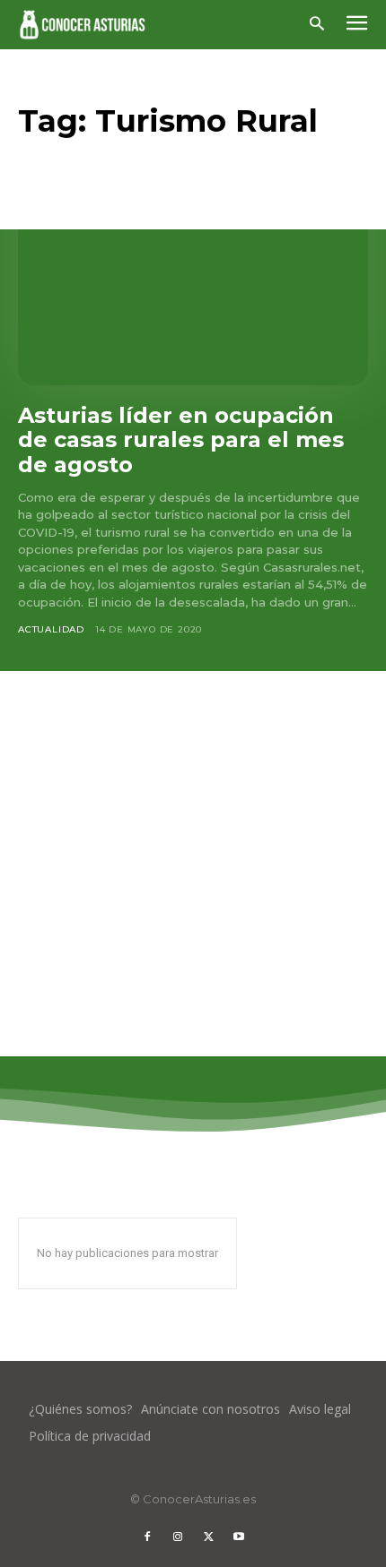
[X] (208, 1537)
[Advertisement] (193, 863)
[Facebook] (147, 1537)
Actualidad (51, 629)
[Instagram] (178, 1537)
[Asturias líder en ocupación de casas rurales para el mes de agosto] (193, 280)
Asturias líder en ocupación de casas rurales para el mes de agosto (181, 440)
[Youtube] (239, 1537)
